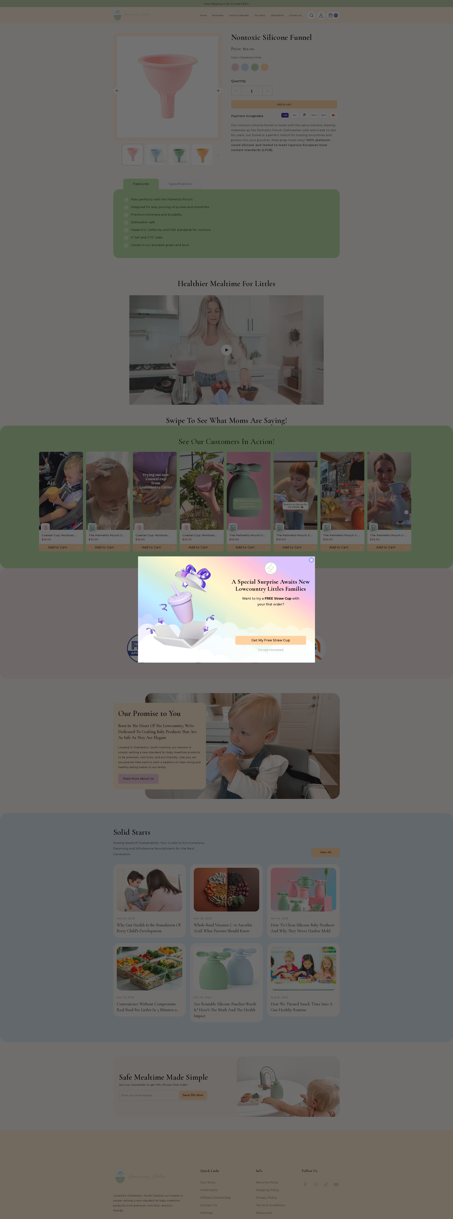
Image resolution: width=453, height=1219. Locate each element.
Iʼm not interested (270, 650)
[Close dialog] (311, 560)
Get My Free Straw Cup (270, 640)
